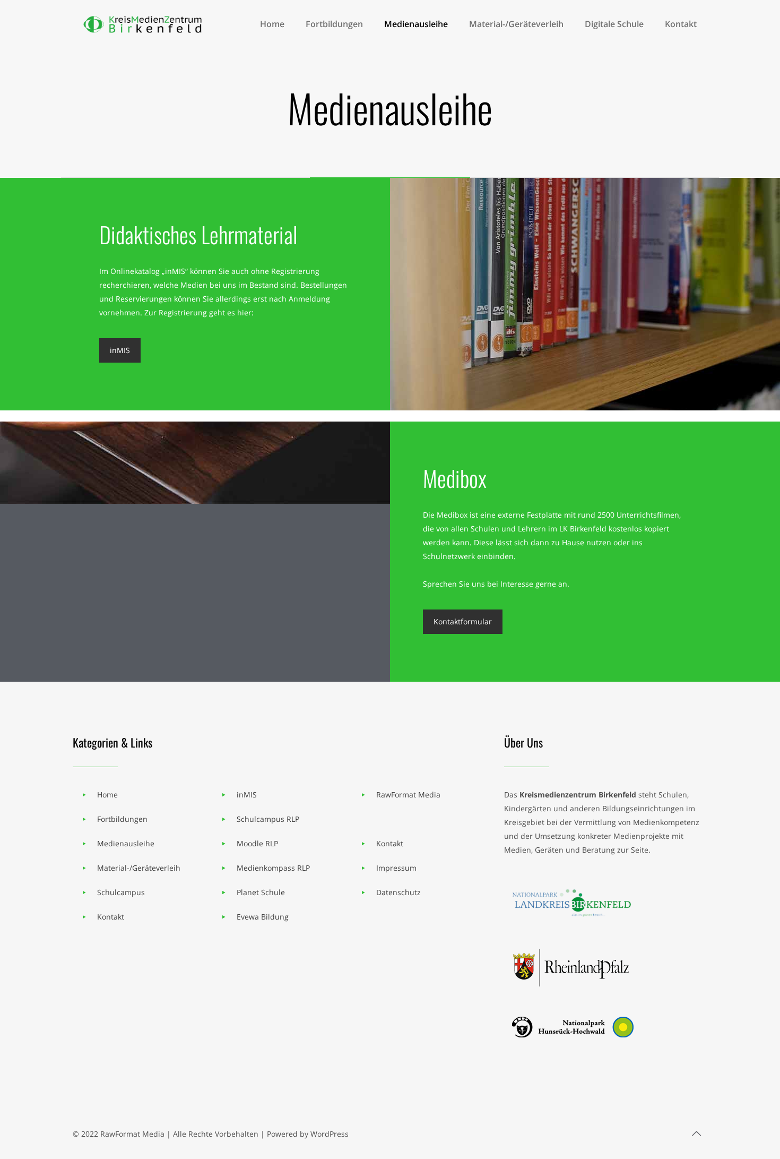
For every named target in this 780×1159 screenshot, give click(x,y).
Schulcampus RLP (268, 819)
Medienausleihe (125, 843)
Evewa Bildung (263, 917)
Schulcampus (121, 892)
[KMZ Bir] (144, 24)
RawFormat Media (408, 794)
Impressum (396, 868)
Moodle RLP (257, 843)
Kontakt (110, 917)
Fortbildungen (122, 819)
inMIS (247, 794)
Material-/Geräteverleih (138, 868)
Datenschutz (398, 892)
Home (107, 794)
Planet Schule (261, 892)
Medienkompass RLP (273, 868)
